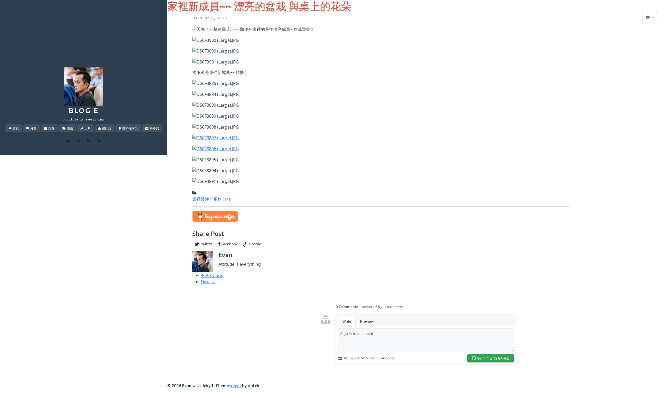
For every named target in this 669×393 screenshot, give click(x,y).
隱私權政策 (130, 128)
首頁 (16, 128)
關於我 (106, 128)
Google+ (255, 243)
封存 (51, 128)
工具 (87, 128)
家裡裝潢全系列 (211, 199)
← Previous (212, 275)
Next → (208, 282)
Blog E (84, 110)
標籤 (70, 128)
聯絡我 (154, 128)
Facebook (229, 243)
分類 (33, 128)
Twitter (205, 243)
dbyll (236, 385)
